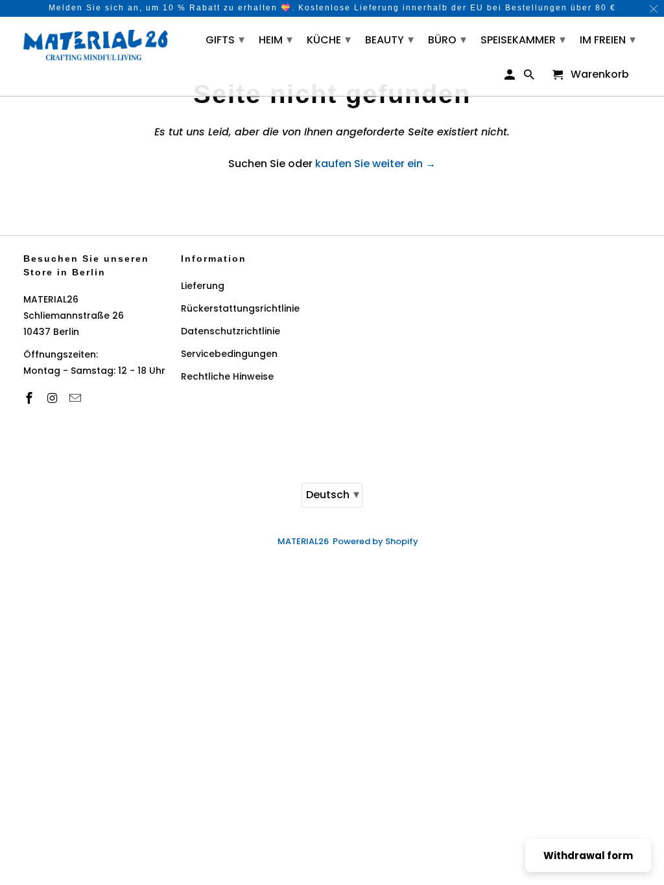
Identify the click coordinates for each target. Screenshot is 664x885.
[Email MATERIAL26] (76, 398)
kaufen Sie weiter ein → (375, 163)
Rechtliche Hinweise (227, 376)
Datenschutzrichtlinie (230, 331)
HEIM (275, 39)
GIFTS (225, 39)
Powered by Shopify (375, 541)
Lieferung (202, 285)
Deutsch (332, 494)
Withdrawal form (588, 855)
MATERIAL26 (303, 541)
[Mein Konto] (510, 77)
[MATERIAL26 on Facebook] (30, 398)
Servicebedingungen (229, 353)
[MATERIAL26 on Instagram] (53, 398)
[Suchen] (530, 77)
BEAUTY (389, 39)
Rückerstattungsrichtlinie (240, 308)
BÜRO (447, 39)
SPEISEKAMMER (522, 39)
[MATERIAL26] (95, 43)
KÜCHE (329, 39)
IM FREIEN (607, 39)
